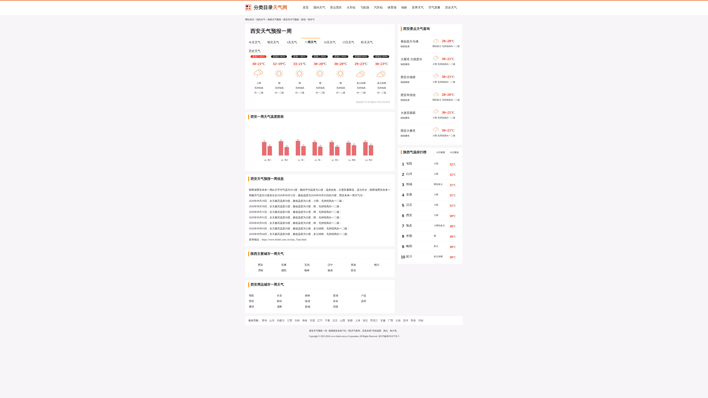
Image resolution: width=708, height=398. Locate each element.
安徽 (383, 320)
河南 (420, 320)
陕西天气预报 (274, 19)
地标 (404, 7)
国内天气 (319, 7)
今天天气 (255, 42)
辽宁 (319, 320)
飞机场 (364, 7)
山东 (272, 320)
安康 (283, 264)
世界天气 (418, 7)
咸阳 (283, 270)
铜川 (376, 264)
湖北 (365, 320)
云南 (398, 320)
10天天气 (330, 42)
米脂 (409, 235)
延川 (409, 256)
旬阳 (409, 163)
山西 (342, 320)
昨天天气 (367, 42)
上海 (357, 320)
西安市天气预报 (291, 19)
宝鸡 (307, 264)
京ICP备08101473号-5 (388, 336)
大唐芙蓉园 (408, 112)
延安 (353, 270)
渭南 (260, 270)
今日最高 (440, 152)
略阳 (409, 246)
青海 (264, 320)
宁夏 (327, 320)
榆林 (307, 270)
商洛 (353, 264)
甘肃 (312, 320)
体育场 (392, 7)
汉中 (330, 264)
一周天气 (311, 42)
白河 (409, 173)
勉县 (409, 225)
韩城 (409, 184)
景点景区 (336, 7)
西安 (260, 264)
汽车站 (378, 7)
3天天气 (292, 42)
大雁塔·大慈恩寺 (411, 59)
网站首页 (249, 19)
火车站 (351, 7)
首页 (306, 7)
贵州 (405, 320)
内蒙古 (281, 320)
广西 (390, 320)
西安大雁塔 (408, 130)
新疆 (350, 320)
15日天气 (348, 42)
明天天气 (273, 42)
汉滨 (409, 204)
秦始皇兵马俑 (409, 41)
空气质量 (434, 7)
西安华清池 (408, 95)
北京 (335, 320)
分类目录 (270, 7)
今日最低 (454, 152)
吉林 (297, 320)
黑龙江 (374, 320)
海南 (304, 320)
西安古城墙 (408, 77)
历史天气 (451, 7)
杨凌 (330, 270)
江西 (289, 320)
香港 (413, 320)
